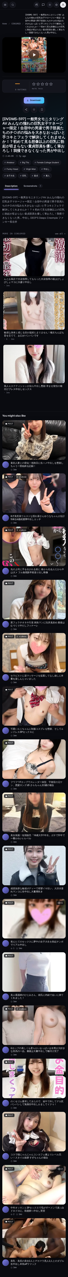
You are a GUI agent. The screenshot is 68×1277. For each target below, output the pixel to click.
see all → (60, 234)
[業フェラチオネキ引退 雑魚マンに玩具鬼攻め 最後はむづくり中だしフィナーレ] (34, 605)
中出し (47, 169)
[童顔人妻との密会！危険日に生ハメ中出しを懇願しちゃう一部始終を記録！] (34, 445)
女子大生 (11, 175)
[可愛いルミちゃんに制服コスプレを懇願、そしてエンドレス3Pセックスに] (34, 711)
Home (4, 24)
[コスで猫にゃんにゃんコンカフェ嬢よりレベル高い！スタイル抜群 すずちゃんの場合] (34, 1137)
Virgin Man (31, 169)
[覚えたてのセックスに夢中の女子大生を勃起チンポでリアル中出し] (34, 924)
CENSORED (16, 24)
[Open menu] (5, 5)
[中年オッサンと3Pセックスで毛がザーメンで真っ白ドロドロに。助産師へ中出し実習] (34, 1190)
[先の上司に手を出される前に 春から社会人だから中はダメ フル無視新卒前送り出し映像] (34, 552)
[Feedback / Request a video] (43, 5)
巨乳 (24, 175)
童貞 (36, 175)
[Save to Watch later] (61, 423)
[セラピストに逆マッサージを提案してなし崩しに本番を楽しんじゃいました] (34, 658)
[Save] (42, 109)
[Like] (34, 109)
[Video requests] (37, 5)
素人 (48, 175)
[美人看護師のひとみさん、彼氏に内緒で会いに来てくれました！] (34, 977)
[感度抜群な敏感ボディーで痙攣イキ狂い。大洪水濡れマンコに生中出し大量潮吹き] (34, 871)
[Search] (13, 5)
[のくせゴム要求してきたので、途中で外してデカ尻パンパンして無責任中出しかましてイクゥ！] (34, 1084)
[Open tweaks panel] (56, 5)
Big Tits (25, 162)
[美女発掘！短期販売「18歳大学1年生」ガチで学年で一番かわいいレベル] (34, 818)
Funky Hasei (12, 169)
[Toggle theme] (50, 5)
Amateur (10, 162)
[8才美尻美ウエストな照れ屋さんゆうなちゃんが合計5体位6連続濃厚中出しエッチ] (34, 498)
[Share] (26, 109)
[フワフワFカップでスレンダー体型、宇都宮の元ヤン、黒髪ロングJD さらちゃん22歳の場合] (34, 764)
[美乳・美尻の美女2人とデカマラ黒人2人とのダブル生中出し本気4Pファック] (34, 1243)
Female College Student (48, 162)
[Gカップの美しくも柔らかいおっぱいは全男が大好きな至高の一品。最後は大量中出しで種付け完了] (34, 1030)
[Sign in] (63, 5)
